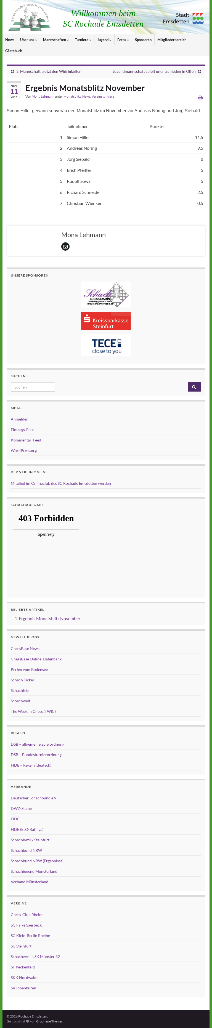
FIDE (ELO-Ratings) (27, 829)
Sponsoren (143, 40)
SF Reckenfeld (23, 967)
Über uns (27, 40)
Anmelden (19, 419)
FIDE (15, 818)
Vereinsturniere (103, 96)
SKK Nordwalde (24, 977)
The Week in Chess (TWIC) (33, 711)
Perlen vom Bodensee (29, 669)
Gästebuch (13, 51)
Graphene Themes (49, 1021)
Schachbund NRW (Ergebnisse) (37, 860)
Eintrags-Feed (23, 429)
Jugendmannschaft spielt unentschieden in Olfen (154, 71)
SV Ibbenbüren (23, 988)
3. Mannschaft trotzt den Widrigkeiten (48, 71)
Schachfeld (20, 690)
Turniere (82, 40)
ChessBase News (25, 648)
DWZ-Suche (21, 808)
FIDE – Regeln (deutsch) (31, 765)
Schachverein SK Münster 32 (35, 956)
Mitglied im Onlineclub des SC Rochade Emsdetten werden (61, 483)
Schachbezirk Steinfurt (30, 839)
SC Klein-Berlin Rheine (30, 935)
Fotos (122, 40)
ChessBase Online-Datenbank (36, 659)
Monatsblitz (72, 96)
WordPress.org (24, 450)
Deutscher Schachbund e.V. (34, 798)
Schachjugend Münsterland (34, 871)
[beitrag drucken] (200, 97)
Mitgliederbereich (171, 40)
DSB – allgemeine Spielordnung (37, 744)
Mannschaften (55, 40)
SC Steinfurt (21, 946)
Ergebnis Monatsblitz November (49, 618)
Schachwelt (20, 700)
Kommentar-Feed (26, 440)
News (9, 40)
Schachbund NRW (26, 850)
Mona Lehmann (43, 96)
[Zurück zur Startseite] (106, 17)
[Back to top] (199, 1015)
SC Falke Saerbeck (26, 925)
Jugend (103, 40)
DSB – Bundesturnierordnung (36, 754)
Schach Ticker (23, 680)
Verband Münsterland (29, 881)
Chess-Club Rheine (27, 914)
